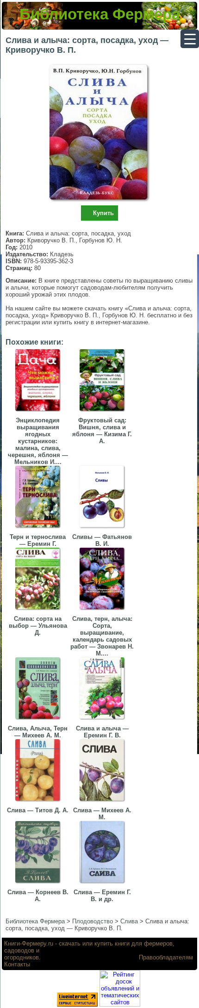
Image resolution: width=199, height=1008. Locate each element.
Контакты (17, 964)
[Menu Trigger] (189, 39)
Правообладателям (166, 957)
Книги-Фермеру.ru (28, 943)
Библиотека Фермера (99, 14)
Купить (103, 213)
